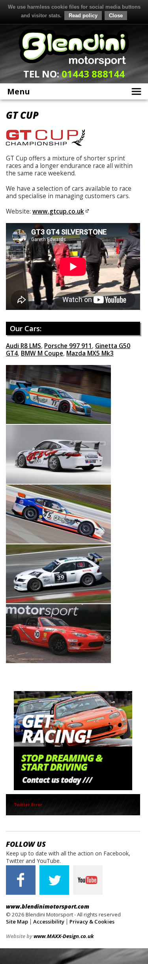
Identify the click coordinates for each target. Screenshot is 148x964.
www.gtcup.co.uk (58, 211)
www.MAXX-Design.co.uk (64, 936)
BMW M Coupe (42, 353)
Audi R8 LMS (23, 346)
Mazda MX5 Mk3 (90, 353)
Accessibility (48, 921)
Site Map (17, 921)
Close (116, 15)
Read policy (83, 15)
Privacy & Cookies (91, 921)
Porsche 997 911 (68, 346)
